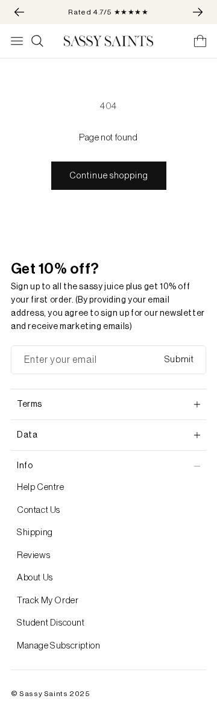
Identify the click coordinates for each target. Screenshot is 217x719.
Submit (179, 359)
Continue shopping (108, 175)
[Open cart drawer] (200, 41)
